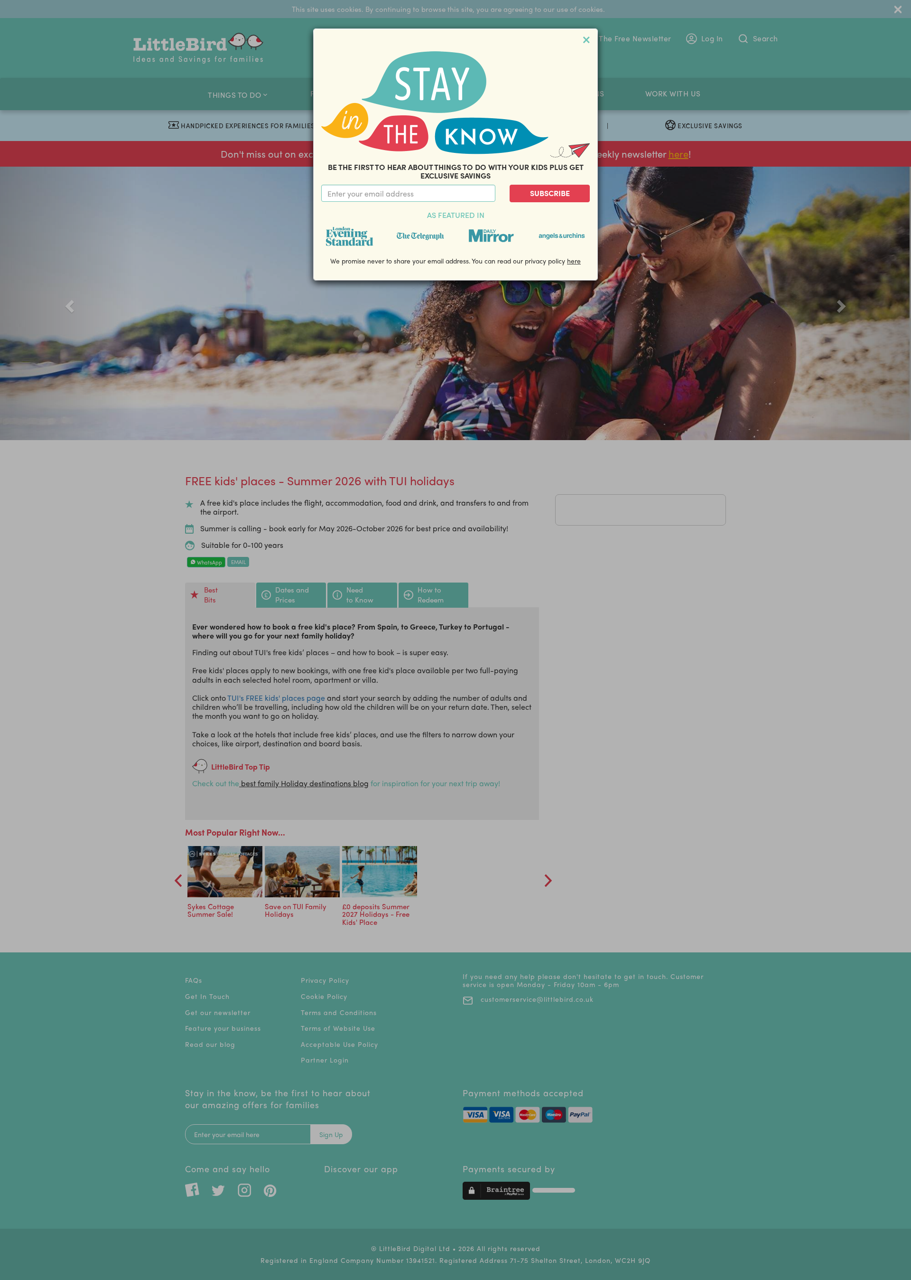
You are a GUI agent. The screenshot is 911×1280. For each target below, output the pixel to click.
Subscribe (550, 193)
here (574, 260)
